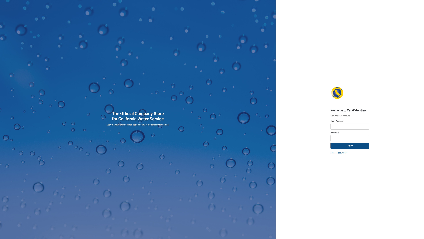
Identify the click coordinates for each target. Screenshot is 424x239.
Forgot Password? (338, 153)
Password (334, 133)
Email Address (336, 121)
